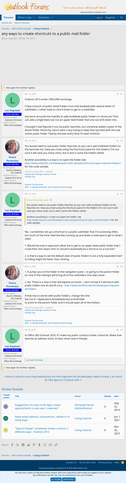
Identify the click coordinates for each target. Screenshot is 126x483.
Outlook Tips (30, 176)
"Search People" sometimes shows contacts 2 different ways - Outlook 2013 (41, 430)
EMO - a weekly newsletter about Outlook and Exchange (48, 187)
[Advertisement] (63, 62)
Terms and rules (87, 462)
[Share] (117, 94)
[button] (34, 17)
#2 (121, 140)
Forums (8, 17)
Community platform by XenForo (63, 468)
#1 (121, 94)
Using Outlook (83, 418)
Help (116, 462)
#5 (121, 330)
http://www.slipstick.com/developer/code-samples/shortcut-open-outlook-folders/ (73, 163)
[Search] (121, 17)
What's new (24, 17)
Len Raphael (10, 38)
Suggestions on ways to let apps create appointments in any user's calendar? (37, 406)
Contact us (71, 462)
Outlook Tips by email (34, 184)
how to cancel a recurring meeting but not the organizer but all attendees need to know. (57, 376)
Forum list (7, 22)
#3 (121, 194)
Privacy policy (105, 462)
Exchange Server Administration (84, 406)
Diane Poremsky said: (38, 200)
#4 (121, 266)
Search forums (21, 22)
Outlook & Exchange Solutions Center (41, 174)
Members (44, 17)
